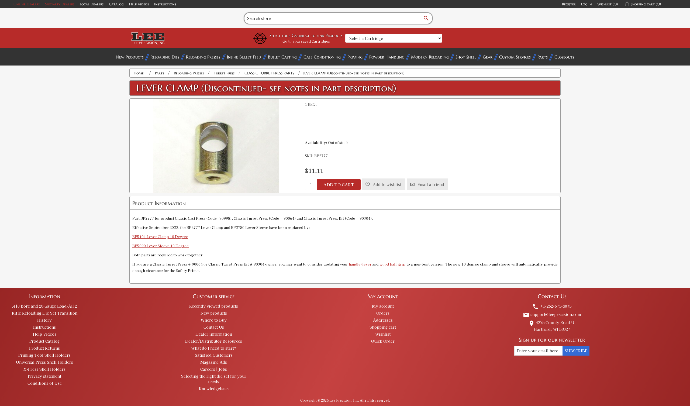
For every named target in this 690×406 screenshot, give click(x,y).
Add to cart (338, 184)
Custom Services (515, 57)
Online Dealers (26, 4)
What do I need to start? (213, 348)
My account (383, 306)
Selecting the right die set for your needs (213, 378)
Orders (382, 313)
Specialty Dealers (59, 4)
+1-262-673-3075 (551, 306)
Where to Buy (214, 320)
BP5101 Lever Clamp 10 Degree (160, 236)
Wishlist (383, 334)
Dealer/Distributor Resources (213, 341)
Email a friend (431, 184)
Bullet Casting (282, 57)
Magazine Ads (213, 362)
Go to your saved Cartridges (306, 41)
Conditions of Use (44, 383)
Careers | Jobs (213, 369)
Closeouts (564, 57)
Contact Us (213, 327)
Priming (355, 57)
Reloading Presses (203, 57)
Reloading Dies (164, 57)
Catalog (116, 4)
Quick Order (383, 341)
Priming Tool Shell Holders (44, 355)
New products (214, 313)
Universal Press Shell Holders (44, 362)
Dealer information (213, 334)
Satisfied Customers (214, 355)
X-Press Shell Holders (44, 369)
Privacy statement (44, 376)
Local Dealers (92, 4)
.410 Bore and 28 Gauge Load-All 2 (44, 306)
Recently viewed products (213, 306)
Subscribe (576, 350)
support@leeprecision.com (552, 314)
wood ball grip (392, 264)
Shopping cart (383, 327)
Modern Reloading (430, 57)
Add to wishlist (387, 184)
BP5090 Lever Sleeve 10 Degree (160, 245)
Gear (487, 57)
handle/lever (360, 264)
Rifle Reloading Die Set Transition (44, 313)
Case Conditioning (322, 57)
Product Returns (44, 348)
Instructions (165, 4)
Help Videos (139, 4)
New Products (130, 57)
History (44, 320)
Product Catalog (44, 341)
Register (569, 4)
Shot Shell (466, 57)
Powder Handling (386, 57)
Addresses (383, 320)
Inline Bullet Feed (244, 57)
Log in (586, 4)
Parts (542, 57)
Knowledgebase (214, 388)
